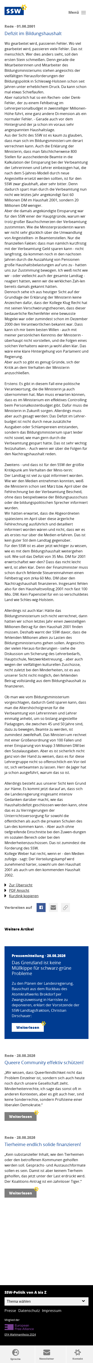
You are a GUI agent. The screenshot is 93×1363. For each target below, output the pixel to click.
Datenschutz (29, 1310)
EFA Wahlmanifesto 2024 (20, 1334)
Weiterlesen (27, 1027)
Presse (10, 1310)
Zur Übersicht (21, 885)
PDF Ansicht (19, 890)
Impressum (51, 1310)
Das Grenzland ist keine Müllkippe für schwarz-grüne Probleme (41, 968)
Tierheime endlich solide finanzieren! (43, 1144)
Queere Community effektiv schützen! (44, 1062)
